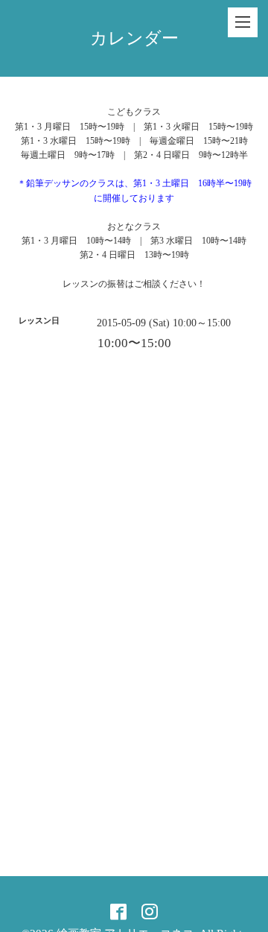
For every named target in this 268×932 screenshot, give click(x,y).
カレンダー (134, 38)
